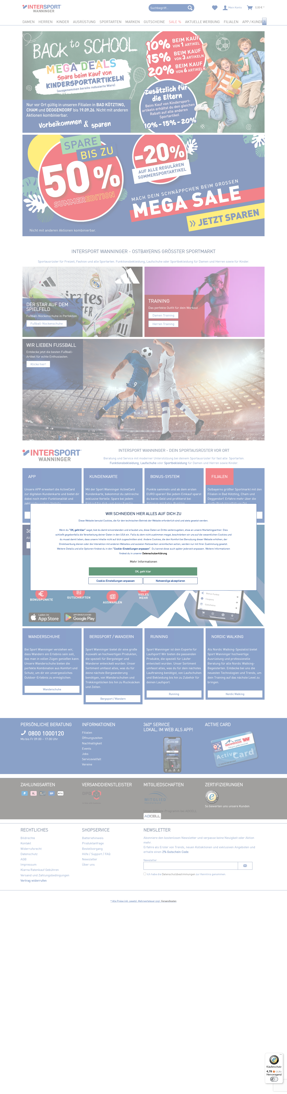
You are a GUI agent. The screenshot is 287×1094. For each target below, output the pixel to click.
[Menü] (280, 1055)
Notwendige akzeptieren (170, 580)
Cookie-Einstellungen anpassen (115, 580)
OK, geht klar (143, 571)
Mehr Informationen (143, 561)
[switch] (274, 1079)
